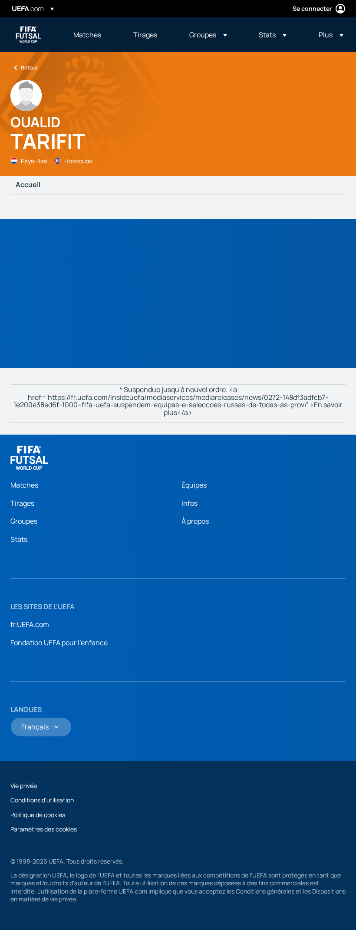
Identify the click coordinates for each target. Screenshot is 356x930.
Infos (189, 503)
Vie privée (23, 786)
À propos (195, 521)
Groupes (23, 521)
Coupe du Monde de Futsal (28, 34)
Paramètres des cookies (43, 829)
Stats (18, 539)
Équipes (194, 485)
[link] (87, 34)
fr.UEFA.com (29, 624)
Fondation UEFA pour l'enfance (59, 642)
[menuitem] (92, 34)
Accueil (28, 185)
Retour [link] (29, 67)
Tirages (22, 503)
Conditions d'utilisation (42, 800)
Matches (24, 485)
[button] (208, 34)
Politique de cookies (37, 815)
